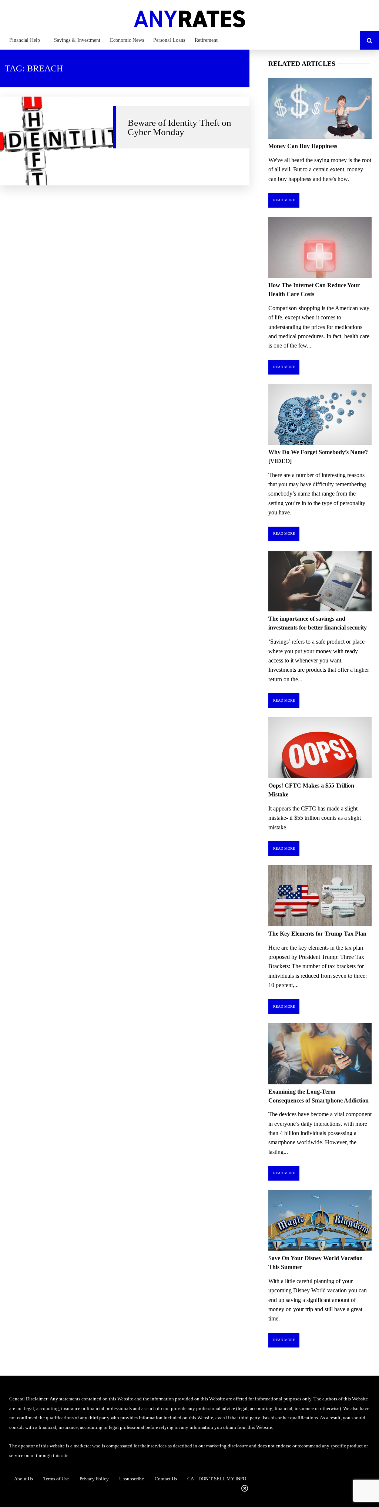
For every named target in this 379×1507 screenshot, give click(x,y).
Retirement (206, 40)
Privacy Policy (94, 1478)
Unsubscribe (131, 1478)
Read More (284, 200)
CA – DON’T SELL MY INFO (216, 1478)
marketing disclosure (227, 1446)
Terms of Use (56, 1478)
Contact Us (166, 1478)
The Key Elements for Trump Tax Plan (317, 933)
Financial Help (24, 40)
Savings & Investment (77, 40)
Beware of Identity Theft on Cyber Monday (179, 127)
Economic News (127, 40)
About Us (23, 1478)
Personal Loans (169, 40)
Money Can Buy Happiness (302, 146)
